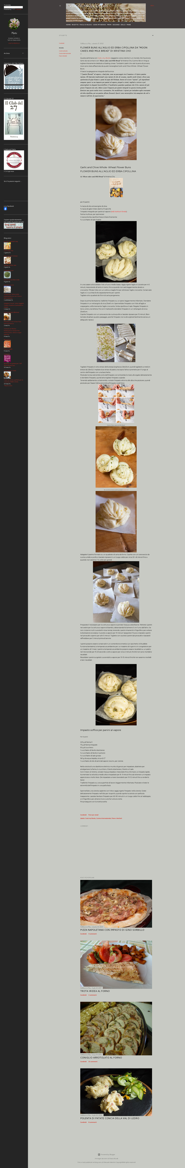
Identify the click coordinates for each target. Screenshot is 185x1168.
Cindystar (7, 354)
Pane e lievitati (63, 56)
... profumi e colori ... (88, 5)
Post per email (93, 815)
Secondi (116, 25)
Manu (14, 33)
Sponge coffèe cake (10, 265)
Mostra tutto (8, 386)
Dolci (123, 25)
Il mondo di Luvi (8, 270)
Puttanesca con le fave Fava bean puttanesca (12, 322)
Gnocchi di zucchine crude (11, 280)
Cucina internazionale (65, 53)
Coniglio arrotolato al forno (101, 1057)
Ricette (75, 25)
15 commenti (92, 1061)
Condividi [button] (61, 43)
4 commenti (92, 934)
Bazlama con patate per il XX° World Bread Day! (13, 364)
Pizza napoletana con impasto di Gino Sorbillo (112, 929)
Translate (18, 9)
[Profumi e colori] (5, 210)
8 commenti (92, 1122)
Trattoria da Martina (10, 329)
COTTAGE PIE (8, 251)
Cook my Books (99, 25)
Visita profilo (14, 43)
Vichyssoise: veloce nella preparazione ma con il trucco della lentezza (13, 296)
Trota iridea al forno (95, 991)
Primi (109, 25)
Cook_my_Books (104, 58)
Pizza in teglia (8, 349)
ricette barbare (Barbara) (11, 312)
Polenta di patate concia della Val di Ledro (109, 1118)
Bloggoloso (7, 340)
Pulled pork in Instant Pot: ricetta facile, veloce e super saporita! (12, 332)
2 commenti (92, 995)
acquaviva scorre (9, 285)
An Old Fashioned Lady (11, 241)
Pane (129, 25)
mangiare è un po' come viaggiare (14, 303)
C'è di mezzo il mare (10, 371)
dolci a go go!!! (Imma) (10, 256)
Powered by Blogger (108, 1154)
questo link (125, 490)
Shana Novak (113, 1158)
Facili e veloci (86, 25)
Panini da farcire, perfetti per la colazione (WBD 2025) (13, 381)
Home (68, 25)
